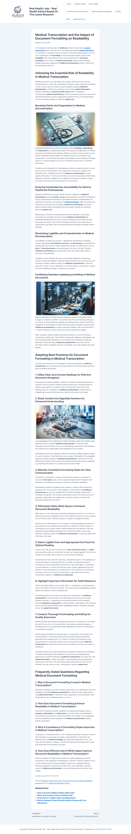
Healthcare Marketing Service (59, 783)
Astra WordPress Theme (103, 829)
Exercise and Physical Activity (77, 11)
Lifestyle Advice (80, 4)
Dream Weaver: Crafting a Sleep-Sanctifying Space (56, 798)
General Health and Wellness (101, 11)
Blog (68, 19)
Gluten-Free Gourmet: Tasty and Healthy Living (55, 795)
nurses (62, 197)
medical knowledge (71, 202)
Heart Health (93, 4)
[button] (86, 19)
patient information (87, 50)
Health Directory (79, 19)
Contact (118, 11)
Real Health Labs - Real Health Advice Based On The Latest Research (43, 11)
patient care (69, 99)
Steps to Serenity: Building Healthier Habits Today (56, 793)
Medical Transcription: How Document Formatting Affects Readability (67, 781)
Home (69, 4)
